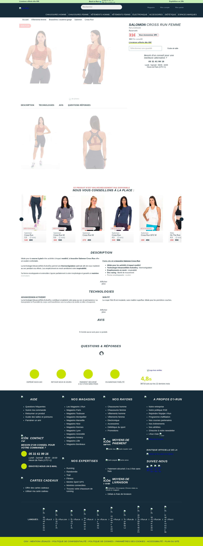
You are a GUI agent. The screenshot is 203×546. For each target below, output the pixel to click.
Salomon (78, 20)
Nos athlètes (154, 427)
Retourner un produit (35, 413)
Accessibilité (155, 541)
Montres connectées (76, 485)
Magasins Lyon (73, 430)
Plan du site (172, 541)
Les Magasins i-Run (75, 406)
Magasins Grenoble (75, 434)
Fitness (69, 478)
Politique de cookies (100, 541)
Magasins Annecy (74, 437)
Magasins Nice (73, 424)
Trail (68, 475)
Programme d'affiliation (159, 417)
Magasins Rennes (74, 427)
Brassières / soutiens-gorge (60, 20)
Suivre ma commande (35, 410)
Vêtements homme (116, 413)
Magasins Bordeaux (75, 444)
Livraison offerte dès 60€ (140, 42)
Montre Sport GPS (75, 482)
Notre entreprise (156, 406)
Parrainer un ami (33, 420)
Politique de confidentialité (69, 541)
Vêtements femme (38, 20)
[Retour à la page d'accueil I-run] (30, 11)
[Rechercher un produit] (118, 7)
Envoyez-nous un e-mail (43, 466)
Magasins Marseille (75, 420)
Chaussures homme (117, 406)
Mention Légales (40, 541)
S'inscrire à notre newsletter (162, 430)
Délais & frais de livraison (119, 494)
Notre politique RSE (158, 410)
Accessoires (113, 424)
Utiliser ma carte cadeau (36, 491)
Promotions (113, 430)
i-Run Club (154, 434)
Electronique (113, 420)
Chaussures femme (117, 410)
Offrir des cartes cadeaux (37, 488)
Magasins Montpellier (76, 417)
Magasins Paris (73, 410)
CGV (26, 541)
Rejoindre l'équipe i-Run (160, 413)
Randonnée (71, 472)
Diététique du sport (116, 427)
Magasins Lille (73, 441)
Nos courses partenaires (160, 420)
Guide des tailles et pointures (39, 417)
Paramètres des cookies (130, 541)
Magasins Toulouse (75, 413)
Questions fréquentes (35, 406)
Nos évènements (157, 424)
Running (70, 468)
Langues (33, 519)
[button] (34, 377)
